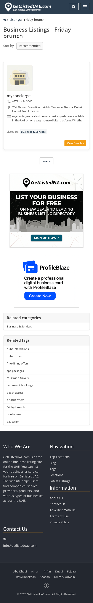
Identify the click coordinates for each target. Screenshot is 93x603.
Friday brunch (16, 407)
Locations (56, 475)
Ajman (35, 571)
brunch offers (15, 400)
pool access (14, 414)
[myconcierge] (19, 78)
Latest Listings (60, 481)
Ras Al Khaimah (26, 577)
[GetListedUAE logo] (27, 7)
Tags (53, 469)
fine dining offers (18, 363)
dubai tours (14, 356)
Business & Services (33, 132)
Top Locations (60, 457)
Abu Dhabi (20, 571)
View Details (75, 143)
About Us (56, 498)
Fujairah (72, 571)
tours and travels (18, 378)
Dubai (59, 571)
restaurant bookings (20, 385)
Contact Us (57, 504)
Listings (15, 20)
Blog (53, 463)
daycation (13, 422)
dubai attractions (18, 349)
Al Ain (47, 571)
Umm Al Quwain (64, 577)
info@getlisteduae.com (20, 545)
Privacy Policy (59, 522)
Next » (46, 161)
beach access (15, 393)
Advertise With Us (62, 510)
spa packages (15, 371)
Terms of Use (59, 516)
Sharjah (45, 577)
